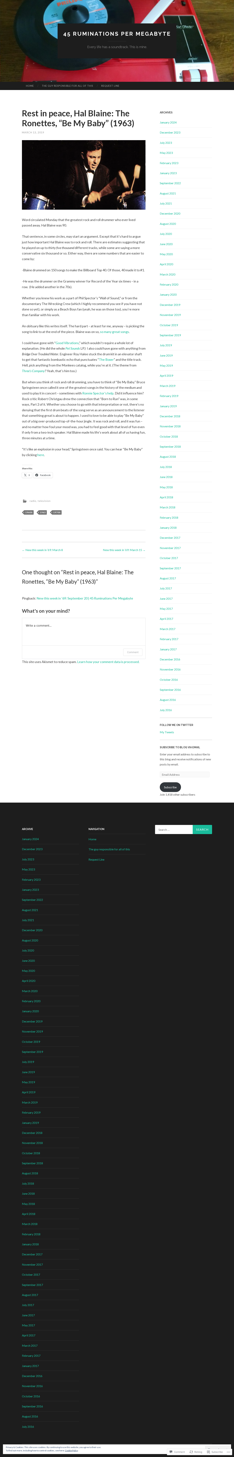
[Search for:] (183, 829)
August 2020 (168, 223)
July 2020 (166, 233)
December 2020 (170, 213)
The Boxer (106, 359)
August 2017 (168, 578)
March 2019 (167, 385)
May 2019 (166, 365)
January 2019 (168, 406)
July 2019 (166, 345)
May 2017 (166, 608)
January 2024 (168, 122)
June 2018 (166, 477)
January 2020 (168, 294)
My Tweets (167, 732)
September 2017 (170, 568)
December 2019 (170, 304)
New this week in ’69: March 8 (42, 550)
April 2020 (166, 264)
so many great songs (114, 332)
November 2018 (170, 426)
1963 (43, 512)
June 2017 (166, 598)
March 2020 (167, 274)
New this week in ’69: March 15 (124, 550)
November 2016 (170, 669)
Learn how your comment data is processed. (108, 662)
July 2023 (166, 142)
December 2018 (170, 416)
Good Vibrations (67, 343)
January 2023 (168, 173)
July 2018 (166, 467)
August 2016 (168, 699)
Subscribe (170, 787)
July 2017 (166, 588)
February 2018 (169, 517)
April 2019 (166, 375)
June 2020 (166, 244)
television (44, 500)
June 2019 (166, 355)
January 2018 (168, 527)
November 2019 (170, 315)
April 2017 (166, 618)
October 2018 (169, 436)
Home (30, 85)
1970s (57, 512)
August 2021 (168, 193)
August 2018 (168, 456)
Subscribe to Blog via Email (180, 747)
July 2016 (166, 710)
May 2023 (166, 152)
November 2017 (170, 548)
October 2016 (169, 679)
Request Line (110, 85)
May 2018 (166, 487)
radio (33, 500)
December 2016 (170, 659)
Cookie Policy (71, 1450)
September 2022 (170, 183)
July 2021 (166, 203)
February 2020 (169, 284)
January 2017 (168, 649)
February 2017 (169, 639)
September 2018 (170, 446)
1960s (29, 512)
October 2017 (169, 558)
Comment (133, 652)
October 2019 (169, 325)
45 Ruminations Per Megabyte (117, 34)
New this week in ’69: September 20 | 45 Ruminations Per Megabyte (85, 598)
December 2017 (170, 537)
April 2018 (166, 497)
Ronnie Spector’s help (98, 393)
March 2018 (167, 507)
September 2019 (170, 335)
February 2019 (169, 396)
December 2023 (170, 132)
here (40, 455)
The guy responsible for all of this (67, 85)
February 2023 (169, 163)
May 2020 (166, 254)
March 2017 (167, 629)
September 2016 (170, 689)
